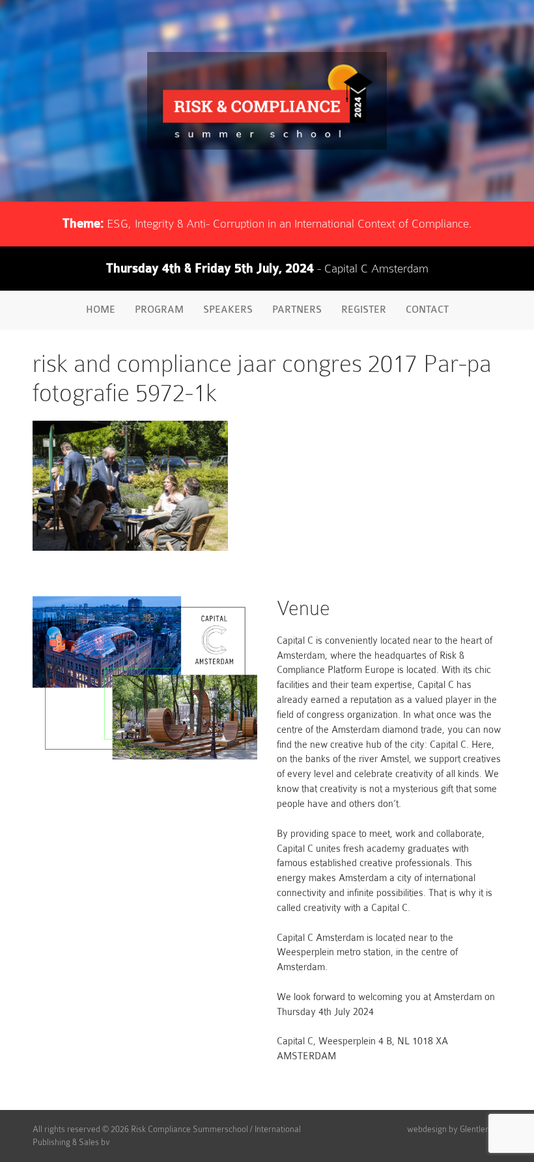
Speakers (228, 309)
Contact (427, 309)
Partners (297, 309)
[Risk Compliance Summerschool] (267, 101)
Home (100, 309)
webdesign (427, 1129)
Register (363, 309)
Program (159, 309)
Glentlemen (480, 1129)
